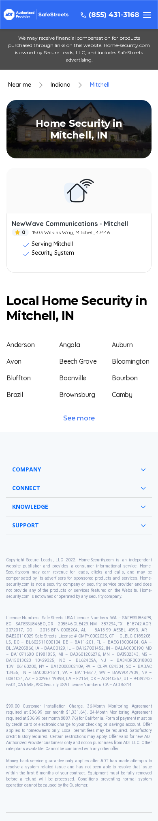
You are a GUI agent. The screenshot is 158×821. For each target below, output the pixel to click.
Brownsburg (77, 394)
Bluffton (18, 378)
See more (79, 418)
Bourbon (125, 378)
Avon (13, 361)
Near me (19, 84)
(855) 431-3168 (114, 15)
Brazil (14, 394)
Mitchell (99, 84)
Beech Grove (78, 361)
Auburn (122, 345)
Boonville (72, 378)
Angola (69, 345)
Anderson (20, 345)
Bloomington (130, 361)
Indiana (60, 84)
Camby (122, 394)
